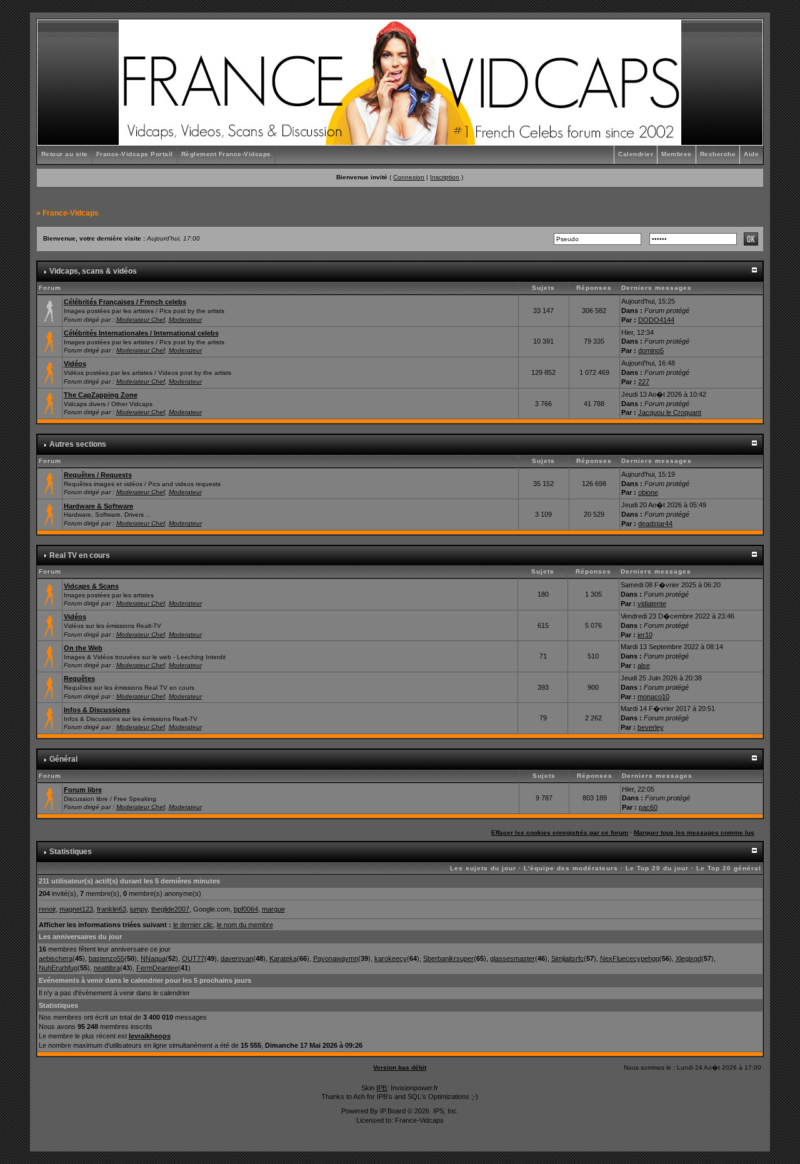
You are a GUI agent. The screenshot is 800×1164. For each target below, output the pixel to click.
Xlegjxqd (688, 958)
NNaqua (153, 958)
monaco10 (653, 696)
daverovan (237, 958)
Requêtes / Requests (98, 475)
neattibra (107, 968)
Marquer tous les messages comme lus (694, 832)
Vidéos (75, 363)
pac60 (648, 807)
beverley (651, 727)
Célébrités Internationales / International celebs (141, 333)
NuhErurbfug (58, 968)
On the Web (83, 648)
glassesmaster (512, 958)
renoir (47, 909)
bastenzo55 (106, 958)
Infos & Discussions (97, 710)
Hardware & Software (98, 506)
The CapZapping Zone (101, 395)
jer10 (645, 635)
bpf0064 (246, 909)
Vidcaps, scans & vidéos (93, 271)
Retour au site (64, 154)
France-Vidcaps (70, 213)
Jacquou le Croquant (669, 412)
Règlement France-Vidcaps (226, 154)
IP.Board (393, 1111)
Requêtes (79, 678)
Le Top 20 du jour (657, 868)
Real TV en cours (79, 555)
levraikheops (150, 1036)
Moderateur (185, 319)
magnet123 (76, 909)
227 (643, 382)
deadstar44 (655, 523)
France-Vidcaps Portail (134, 154)
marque (273, 909)
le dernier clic (193, 924)
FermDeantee (157, 968)
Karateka (283, 958)
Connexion (408, 177)
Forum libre (83, 789)
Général (63, 759)
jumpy (139, 909)
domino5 (651, 350)
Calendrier (635, 154)
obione (648, 492)
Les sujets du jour (483, 868)
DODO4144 (656, 320)
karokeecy (390, 958)
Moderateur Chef (140, 319)
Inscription (444, 177)
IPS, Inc (445, 1111)
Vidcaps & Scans (91, 586)
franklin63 (111, 909)
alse (644, 665)
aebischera (55, 958)
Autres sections (77, 444)
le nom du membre (245, 924)
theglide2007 (170, 909)
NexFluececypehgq (629, 958)
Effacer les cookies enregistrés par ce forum (559, 832)
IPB (381, 1088)
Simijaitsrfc (567, 958)
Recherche (718, 154)
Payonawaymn (335, 958)
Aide (751, 154)
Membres (676, 154)
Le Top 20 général (728, 868)
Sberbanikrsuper (448, 958)
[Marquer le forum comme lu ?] (50, 341)
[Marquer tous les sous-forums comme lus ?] (50, 372)
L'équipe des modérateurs (571, 868)
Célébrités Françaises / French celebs (125, 302)
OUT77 (193, 958)
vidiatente (652, 603)
